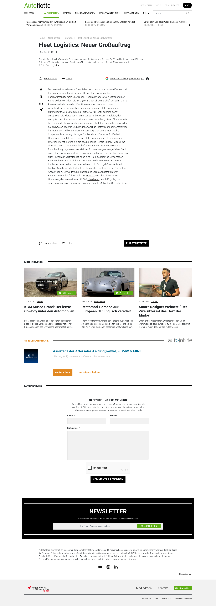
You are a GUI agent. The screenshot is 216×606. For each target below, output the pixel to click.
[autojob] (180, 340)
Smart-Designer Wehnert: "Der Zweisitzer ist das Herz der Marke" (163, 311)
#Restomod (99, 301)
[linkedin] (116, 567)
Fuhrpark (68, 38)
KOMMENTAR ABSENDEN (108, 479)
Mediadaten (144, 588)
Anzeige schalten (89, 372)
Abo (187, 5)
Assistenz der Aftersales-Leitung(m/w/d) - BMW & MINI (97, 351)
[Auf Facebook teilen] (41, 89)
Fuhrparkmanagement (60, 96)
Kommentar (72, 428)
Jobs (166, 5)
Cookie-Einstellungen (183, 598)
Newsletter (146, 5)
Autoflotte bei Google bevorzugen (127, 78)
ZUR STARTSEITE (136, 243)
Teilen (69, 78)
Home (42, 38)
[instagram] (108, 567)
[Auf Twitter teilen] (41, 96)
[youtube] (100, 567)
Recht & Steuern (109, 13)
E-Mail (70, 415)
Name (113, 415)
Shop (158, 5)
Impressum (146, 598)
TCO (79, 100)
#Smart (154, 301)
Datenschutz (166, 598)
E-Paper (175, 5)
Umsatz (90, 175)
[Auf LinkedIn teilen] (41, 103)
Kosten (59, 126)
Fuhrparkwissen (85, 13)
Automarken (131, 13)
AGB (156, 598)
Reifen (67, 13)
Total (85, 100)
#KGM (40, 301)
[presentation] (189, 25)
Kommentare (50, 78)
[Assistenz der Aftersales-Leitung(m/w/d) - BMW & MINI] (31, 356)
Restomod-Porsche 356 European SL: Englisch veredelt (106, 309)
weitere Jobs (62, 372)
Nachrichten (51, 13)
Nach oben (183, 574)
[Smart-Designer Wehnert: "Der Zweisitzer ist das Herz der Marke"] (165, 282)
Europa (52, 93)
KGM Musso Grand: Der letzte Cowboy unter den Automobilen (49, 309)
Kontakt (163, 588)
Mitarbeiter (93, 179)
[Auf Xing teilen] (41, 109)
